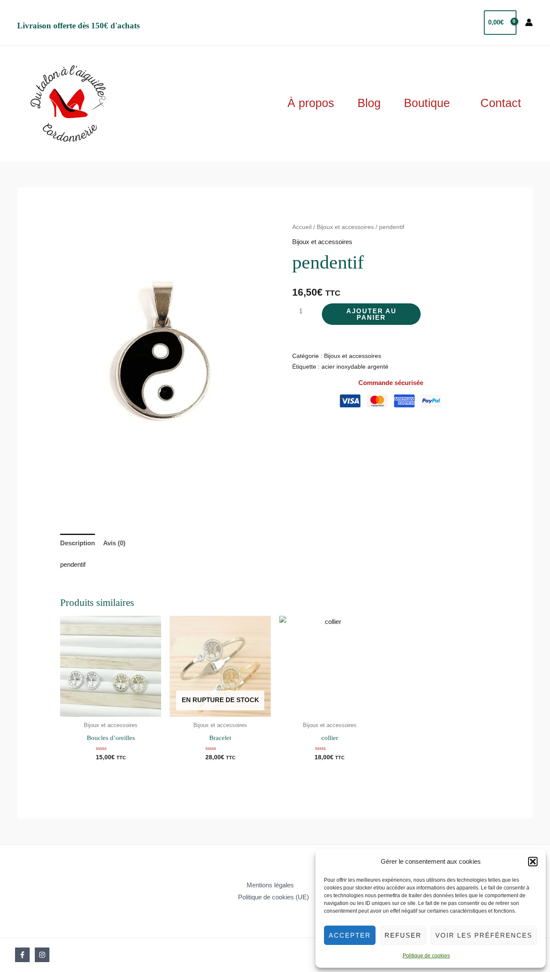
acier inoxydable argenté (354, 367)
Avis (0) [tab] (114, 543)
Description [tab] (77, 543)
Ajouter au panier (371, 314)
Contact (500, 103)
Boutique (427, 103)
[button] (533, 861)
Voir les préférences (483, 935)
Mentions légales (270, 885)
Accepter (350, 935)
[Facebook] (22, 955)
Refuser (403, 935)
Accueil (302, 227)
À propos (310, 103)
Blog (369, 103)
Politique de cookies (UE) (273, 897)
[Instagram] (42, 955)
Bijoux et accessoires (345, 227)
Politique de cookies (426, 956)
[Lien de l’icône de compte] (529, 22)
